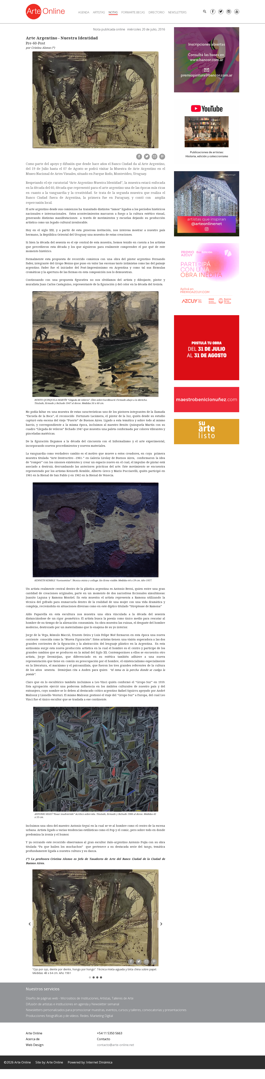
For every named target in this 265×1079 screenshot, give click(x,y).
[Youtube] (236, 11)
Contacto (103, 1039)
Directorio (157, 12)
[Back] (30, 924)
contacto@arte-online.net (115, 1045)
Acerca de (33, 1039)
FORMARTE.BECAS (133, 12)
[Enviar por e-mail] (155, 157)
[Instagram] (228, 11)
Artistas (99, 12)
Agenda (83, 12)
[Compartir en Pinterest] (162, 157)
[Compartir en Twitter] (147, 157)
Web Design (34, 1045)
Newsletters (177, 12)
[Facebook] (212, 11)
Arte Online (34, 1033)
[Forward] (161, 924)
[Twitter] (220, 11)
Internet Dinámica (99, 1062)
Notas (113, 12)
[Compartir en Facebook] (139, 157)
